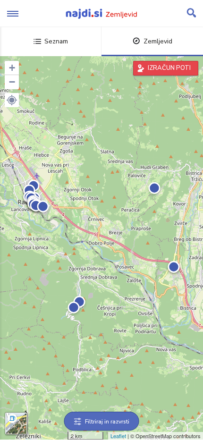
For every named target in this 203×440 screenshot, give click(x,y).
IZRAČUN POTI (169, 68)
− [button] (12, 82)
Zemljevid (158, 41)
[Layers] (16, 423)
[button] (12, 100)
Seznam (56, 41)
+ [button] (12, 68)
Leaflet (118, 436)
